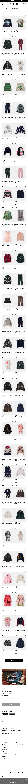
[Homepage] (14, 4)
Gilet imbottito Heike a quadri (20, 416)
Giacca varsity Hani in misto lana (9, 416)
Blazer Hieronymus (18, 523)
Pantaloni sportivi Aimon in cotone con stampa (12, 117)
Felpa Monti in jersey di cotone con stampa (11, 53)
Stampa (15, 748)
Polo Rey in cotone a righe (7, 288)
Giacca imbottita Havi (6, 331)
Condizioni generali (6, 762)
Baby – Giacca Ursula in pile (8, 523)
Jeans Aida (16, 181)
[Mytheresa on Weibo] (22, 772)
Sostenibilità (16, 746)
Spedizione (4, 751)
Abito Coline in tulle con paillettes (9, 245)
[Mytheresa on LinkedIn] (2, 772)
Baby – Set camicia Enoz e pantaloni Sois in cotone (12, 545)
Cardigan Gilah (17, 587)
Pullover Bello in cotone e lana (8, 395)
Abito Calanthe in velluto (7, 609)
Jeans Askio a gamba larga (20, 309)
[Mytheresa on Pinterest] (10, 772)
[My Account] (23, 4)
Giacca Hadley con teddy (19, 502)
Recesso (3, 758)
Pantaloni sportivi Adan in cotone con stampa (11, 181)
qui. (16, 782)
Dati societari (4, 766)
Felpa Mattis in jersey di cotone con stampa (11, 31)
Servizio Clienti (5, 742)
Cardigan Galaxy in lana (19, 459)
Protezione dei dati (6, 764)
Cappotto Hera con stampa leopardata (10, 438)
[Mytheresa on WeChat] (2, 776)
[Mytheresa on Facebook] (6, 772)
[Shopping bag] (25, 4)
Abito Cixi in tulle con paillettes (21, 224)
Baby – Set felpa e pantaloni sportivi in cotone (12, 502)
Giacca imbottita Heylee (7, 138)
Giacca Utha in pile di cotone (8, 566)
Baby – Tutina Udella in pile (7, 630)
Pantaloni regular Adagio (19, 288)
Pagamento (4, 749)
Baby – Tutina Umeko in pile (20, 545)
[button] (13, 15)
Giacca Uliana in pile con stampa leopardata (11, 74)
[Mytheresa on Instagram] (14, 772)
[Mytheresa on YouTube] (18, 772)
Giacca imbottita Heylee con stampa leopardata (12, 352)
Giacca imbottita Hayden (7, 587)
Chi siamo (16, 742)
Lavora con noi (17, 750)
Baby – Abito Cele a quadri (7, 267)
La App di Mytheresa (18, 744)
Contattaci (4, 744)
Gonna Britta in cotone (6, 309)
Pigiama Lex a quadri (19, 53)
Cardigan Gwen (5, 160)
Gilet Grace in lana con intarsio (8, 459)
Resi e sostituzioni (5, 753)
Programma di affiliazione (19, 754)
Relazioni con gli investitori (20, 752)
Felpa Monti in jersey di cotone (8, 224)
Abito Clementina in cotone (20, 609)
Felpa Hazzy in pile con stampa (21, 267)
